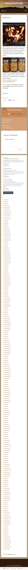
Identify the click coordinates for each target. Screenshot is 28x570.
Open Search (25, 11)
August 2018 (6, 378)
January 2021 (7, 320)
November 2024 (7, 235)
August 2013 (6, 452)
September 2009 (7, 546)
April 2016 (6, 408)
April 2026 (6, 203)
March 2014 (6, 438)
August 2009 (6, 548)
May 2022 (6, 292)
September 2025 (7, 217)
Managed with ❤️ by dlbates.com (10, 554)
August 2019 (6, 354)
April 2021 (6, 314)
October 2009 (7, 544)
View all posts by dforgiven (16, 114)
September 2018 (7, 376)
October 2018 (7, 374)
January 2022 (7, 298)
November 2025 (7, 213)
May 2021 (6, 312)
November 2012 (7, 470)
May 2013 (6, 458)
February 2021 (7, 318)
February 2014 (7, 440)
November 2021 (7, 302)
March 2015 (6, 424)
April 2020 (6, 338)
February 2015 (7, 426)
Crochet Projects (9, 127)
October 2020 (7, 326)
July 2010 (6, 526)
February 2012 (7, 488)
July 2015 (6, 416)
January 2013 (7, 466)
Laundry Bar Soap (7, 168)
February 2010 (7, 536)
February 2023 (7, 276)
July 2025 (6, 221)
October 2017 (7, 398)
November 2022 (7, 280)
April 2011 (6, 508)
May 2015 (6, 420)
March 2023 (6, 273)
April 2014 (6, 436)
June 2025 (6, 223)
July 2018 (6, 380)
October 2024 (7, 237)
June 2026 (6, 199)
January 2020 (7, 344)
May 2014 (6, 434)
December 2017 (7, 394)
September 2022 (7, 284)
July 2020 (6, 332)
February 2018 (7, 390)
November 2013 (7, 446)
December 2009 (7, 540)
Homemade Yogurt (7, 179)
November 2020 (7, 324)
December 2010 (7, 516)
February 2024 (7, 251)
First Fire (6, 18)
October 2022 (7, 282)
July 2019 (6, 356)
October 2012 (7, 472)
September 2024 (7, 239)
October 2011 (7, 496)
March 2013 (6, 462)
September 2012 (7, 474)
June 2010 (6, 528)
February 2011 (7, 512)
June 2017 (6, 406)
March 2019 (6, 364)
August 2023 (6, 263)
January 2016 (7, 414)
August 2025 (6, 219)
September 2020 (7, 328)
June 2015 (6, 418)
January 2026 (7, 209)
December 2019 (7, 346)
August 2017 (6, 402)
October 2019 (7, 350)
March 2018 (6, 388)
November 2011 (7, 494)
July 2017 (6, 404)
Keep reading (5, 164)
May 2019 (6, 360)
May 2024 (6, 245)
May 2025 (6, 225)
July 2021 (6, 308)
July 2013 (6, 454)
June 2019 (6, 358)
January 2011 (7, 514)
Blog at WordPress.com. (14, 565)
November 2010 (7, 518)
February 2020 (7, 342)
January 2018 (7, 392)
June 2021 (6, 310)
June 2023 (6, 267)
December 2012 (7, 468)
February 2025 (7, 229)
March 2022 (6, 296)
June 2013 (6, 456)
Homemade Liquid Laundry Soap (11, 158)
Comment (19, 149)
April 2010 (6, 532)
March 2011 (6, 510)
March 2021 (6, 316)
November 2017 (7, 396)
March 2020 (6, 340)
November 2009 (7, 542)
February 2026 (7, 207)
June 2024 (6, 243)
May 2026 (6, 201)
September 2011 (7, 498)
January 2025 (7, 231)
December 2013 (7, 444)
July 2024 (6, 241)
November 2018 (7, 372)
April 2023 (6, 272)
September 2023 (7, 261)
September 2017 (7, 400)
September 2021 (7, 306)
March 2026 (6, 205)
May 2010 (6, 530)
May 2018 (6, 384)
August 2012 (6, 476)
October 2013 (7, 448)
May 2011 (6, 506)
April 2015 (6, 422)
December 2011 (7, 492)
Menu (4, 10)
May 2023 (6, 270)
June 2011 (6, 504)
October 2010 (7, 520)
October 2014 (7, 430)
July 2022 (6, 288)
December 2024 (7, 233)
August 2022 (6, 286)
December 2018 (7, 370)
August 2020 (6, 330)
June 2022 (6, 290)
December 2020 (7, 322)
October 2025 (7, 215)
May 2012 (6, 482)
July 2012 (6, 478)
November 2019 (7, 348)
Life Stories (7, 122)
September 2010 (7, 522)
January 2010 (7, 538)
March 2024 (6, 249)
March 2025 (6, 227)
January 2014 (7, 442)
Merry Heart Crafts (14, 3)
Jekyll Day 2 (7, 125)
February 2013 (7, 464)
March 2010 (6, 534)
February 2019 (7, 366)
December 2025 (7, 211)
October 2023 (7, 259)
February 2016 (7, 412)
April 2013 (6, 460)
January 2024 (7, 253)
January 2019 (7, 368)
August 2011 (6, 500)
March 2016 (6, 410)
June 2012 (6, 480)
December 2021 (7, 300)
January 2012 (7, 490)
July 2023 (6, 266)
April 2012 (6, 484)
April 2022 (6, 294)
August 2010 (6, 524)
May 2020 (6, 336)
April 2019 (6, 362)
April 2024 (6, 247)
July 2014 (6, 432)
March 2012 (6, 486)
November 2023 (7, 257)
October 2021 (7, 304)
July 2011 (6, 502)
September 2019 (7, 352)
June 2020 (6, 334)
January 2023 (7, 278)
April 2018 (6, 386)
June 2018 (6, 382)
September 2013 (7, 450)
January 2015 (7, 428)
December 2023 (7, 255)
